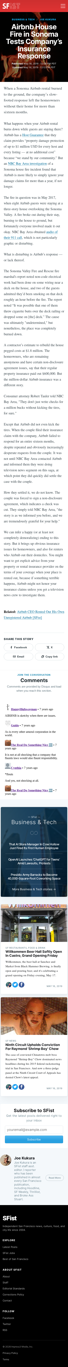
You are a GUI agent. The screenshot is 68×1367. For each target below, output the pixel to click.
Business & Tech (23, 19)
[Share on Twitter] (15, 985)
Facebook (8, 1317)
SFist (10, 1218)
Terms (6, 1359)
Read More (55, 1177)
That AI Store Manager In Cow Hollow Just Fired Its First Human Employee (34, 846)
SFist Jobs (9, 1252)
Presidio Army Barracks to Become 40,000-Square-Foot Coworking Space (34, 876)
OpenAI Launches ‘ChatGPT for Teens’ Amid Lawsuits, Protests (34, 861)
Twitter (7, 1323)
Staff (5, 1282)
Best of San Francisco (15, 1258)
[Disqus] (34, 750)
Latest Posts (10, 1246)
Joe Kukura (48, 19)
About (6, 1276)
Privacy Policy (10, 1353)
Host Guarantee (33, 134)
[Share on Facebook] (21, 985)
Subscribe (34, 1139)
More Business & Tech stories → (34, 889)
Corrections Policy (13, 1294)
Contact (7, 1300)
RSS (5, 1329)
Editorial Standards (14, 1288)
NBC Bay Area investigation (27, 163)
